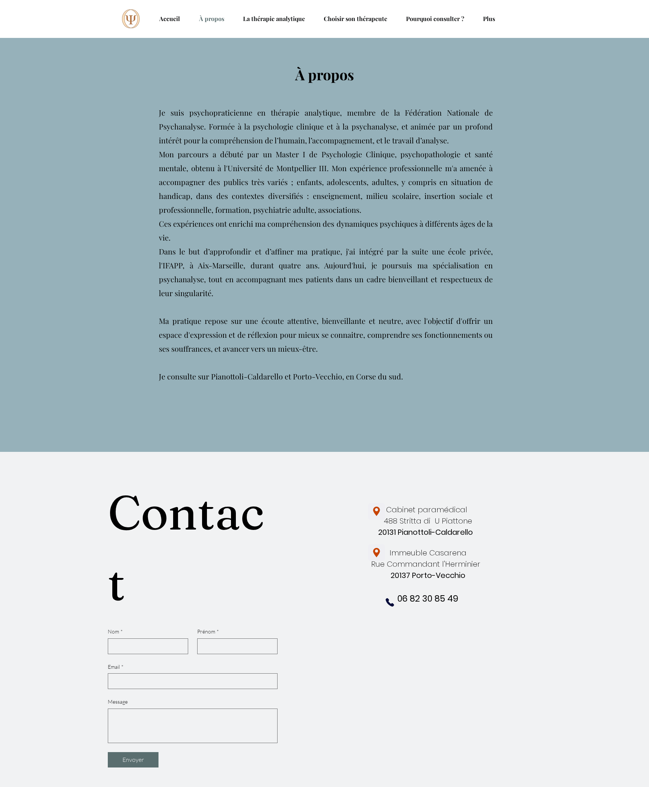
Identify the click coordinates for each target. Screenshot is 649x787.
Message (118, 701)
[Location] (376, 511)
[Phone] (390, 602)
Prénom (208, 631)
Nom (115, 631)
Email (116, 667)
